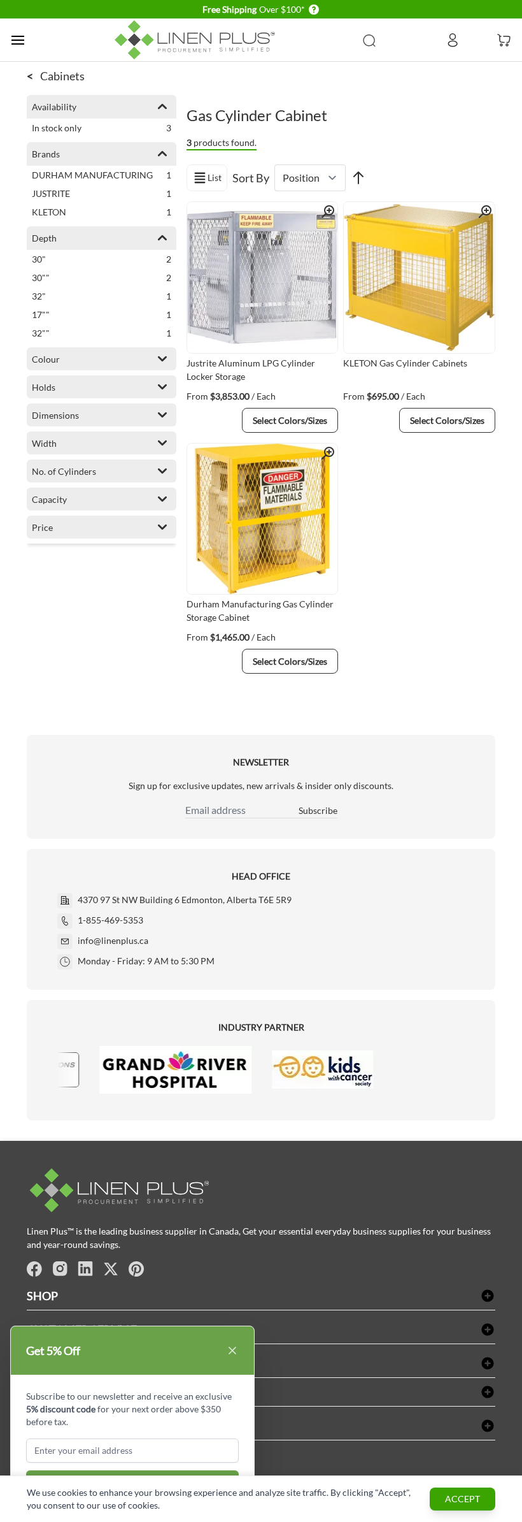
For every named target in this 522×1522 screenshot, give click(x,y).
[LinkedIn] (85, 1269)
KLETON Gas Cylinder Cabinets (405, 363)
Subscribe (318, 810)
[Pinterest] (136, 1269)
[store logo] (197, 39)
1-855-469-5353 (110, 920)
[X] (110, 1269)
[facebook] (34, 1269)
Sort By (250, 178)
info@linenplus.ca (113, 940)
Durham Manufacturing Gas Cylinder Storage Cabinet (260, 610)
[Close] (232, 1350)
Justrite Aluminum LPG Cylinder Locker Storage (251, 370)
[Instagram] (59, 1269)
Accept (462, 1498)
